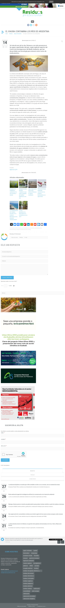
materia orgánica (27, 563)
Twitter (31, 25)
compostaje (34, 553)
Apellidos (4, 446)
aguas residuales (27, 550)
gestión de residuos (34, 558)
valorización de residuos (29, 596)
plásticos (25, 565)
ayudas (35, 550)
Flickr (33, 25)
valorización (26, 593)
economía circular (27, 555)
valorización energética (29, 598)
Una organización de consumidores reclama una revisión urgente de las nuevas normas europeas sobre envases (35, 514)
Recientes (32, 471)
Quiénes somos (31, 606)
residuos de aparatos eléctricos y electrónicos (31, 571)
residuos (36, 568)
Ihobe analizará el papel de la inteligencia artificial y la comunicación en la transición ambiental (31, 494)
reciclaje (37, 565)
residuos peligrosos (28, 583)
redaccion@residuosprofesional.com (9, 571)
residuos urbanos (27, 588)
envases (25, 558)
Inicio (7, 33)
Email (2, 432)
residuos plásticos (27, 586)
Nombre (3, 439)
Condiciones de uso (41, 606)
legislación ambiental (28, 560)
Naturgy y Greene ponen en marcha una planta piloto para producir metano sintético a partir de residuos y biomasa (36, 504)
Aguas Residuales (17, 33)
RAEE (31, 565)
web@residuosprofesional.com (8, 572)
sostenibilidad (26, 591)
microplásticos (37, 563)
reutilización (37, 588)
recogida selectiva (27, 568)
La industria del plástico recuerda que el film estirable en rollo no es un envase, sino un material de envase (34, 484)
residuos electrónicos (28, 576)
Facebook (28, 25)
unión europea (35, 591)
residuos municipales (28, 578)
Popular (33, 474)
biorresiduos (26, 553)
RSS (36, 25)
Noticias (11, 33)
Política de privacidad (21, 606)
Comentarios (32, 479)
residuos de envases (28, 573)
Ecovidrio (36, 555)
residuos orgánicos (28, 581)
